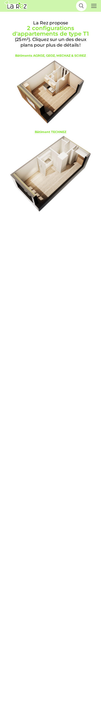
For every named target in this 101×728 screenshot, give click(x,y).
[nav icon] (94, 6)
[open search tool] (81, 6)
